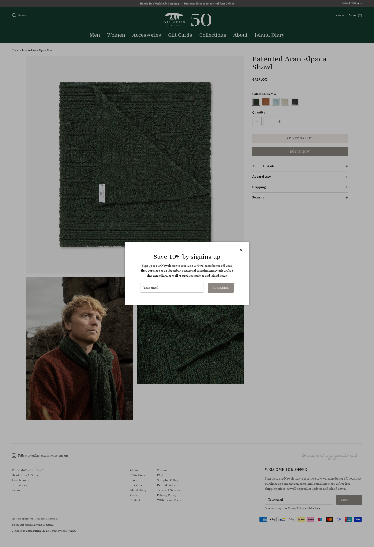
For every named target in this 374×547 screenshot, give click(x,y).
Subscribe (221, 288)
